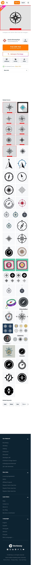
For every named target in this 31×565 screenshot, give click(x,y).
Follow (25, 41)
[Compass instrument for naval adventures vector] (10, 454)
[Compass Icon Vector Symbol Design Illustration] (9, 542)
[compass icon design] (20, 196)
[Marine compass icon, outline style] (9, 274)
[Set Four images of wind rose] (21, 479)
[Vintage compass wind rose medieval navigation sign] (9, 376)
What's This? (18, 66)
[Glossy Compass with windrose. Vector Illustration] (19, 467)
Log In (23, 2)
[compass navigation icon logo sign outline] (9, 336)
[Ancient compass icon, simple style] (8, 195)
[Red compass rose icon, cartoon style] (9, 288)
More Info (6, 69)
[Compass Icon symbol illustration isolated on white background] (15, 299)
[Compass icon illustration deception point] (9, 389)
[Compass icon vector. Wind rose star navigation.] (10, 106)
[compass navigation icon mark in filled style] (9, 349)
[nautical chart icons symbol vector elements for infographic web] (10, 503)
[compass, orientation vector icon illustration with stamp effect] (7, 467)
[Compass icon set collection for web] (15, 415)
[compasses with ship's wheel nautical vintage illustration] (9, 515)
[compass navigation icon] (9, 323)
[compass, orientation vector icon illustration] (9, 529)
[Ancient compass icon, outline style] (9, 261)
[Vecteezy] (2, 2)
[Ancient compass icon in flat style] (8, 118)
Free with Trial (15, 47)
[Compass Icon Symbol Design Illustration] (9, 362)
